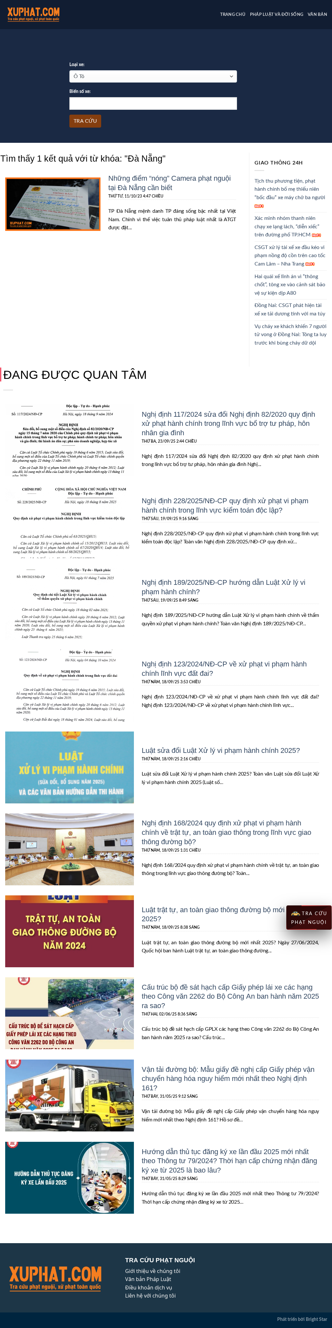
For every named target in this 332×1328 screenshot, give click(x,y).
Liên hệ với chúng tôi (150, 1295)
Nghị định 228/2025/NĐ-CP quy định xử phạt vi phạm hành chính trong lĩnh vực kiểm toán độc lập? (225, 505)
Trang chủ (232, 15)
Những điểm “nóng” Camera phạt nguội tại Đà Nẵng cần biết (169, 182)
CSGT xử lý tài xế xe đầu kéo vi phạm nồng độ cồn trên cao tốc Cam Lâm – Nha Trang (290, 256)
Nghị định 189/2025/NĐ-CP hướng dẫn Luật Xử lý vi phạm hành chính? (223, 586)
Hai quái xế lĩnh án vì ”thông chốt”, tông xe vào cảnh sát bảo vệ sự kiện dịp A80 (290, 285)
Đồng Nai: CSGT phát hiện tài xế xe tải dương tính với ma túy (290, 309)
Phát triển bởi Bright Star (302, 1319)
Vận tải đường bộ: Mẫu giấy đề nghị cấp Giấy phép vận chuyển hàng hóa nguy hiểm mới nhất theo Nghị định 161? (228, 1078)
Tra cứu (85, 121)
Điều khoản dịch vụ (148, 1287)
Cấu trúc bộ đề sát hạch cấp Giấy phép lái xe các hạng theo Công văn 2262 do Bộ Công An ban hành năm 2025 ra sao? (230, 996)
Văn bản (317, 15)
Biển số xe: (80, 91)
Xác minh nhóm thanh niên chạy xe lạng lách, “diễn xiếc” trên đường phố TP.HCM (287, 226)
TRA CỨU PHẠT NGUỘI (309, 918)
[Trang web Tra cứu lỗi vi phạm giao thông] (43, 14)
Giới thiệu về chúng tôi (152, 1271)
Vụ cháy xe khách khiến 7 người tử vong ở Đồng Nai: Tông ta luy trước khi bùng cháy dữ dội (290, 335)
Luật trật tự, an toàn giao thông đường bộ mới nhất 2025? (221, 914)
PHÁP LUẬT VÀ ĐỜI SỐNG (276, 15)
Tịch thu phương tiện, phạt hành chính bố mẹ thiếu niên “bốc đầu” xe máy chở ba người (290, 189)
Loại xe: (77, 64)
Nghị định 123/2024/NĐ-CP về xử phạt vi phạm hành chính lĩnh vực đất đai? (224, 668)
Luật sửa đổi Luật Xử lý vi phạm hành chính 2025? (221, 750)
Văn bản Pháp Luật (148, 1279)
